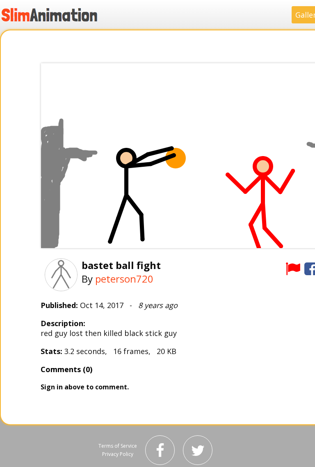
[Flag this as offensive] (292, 268)
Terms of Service (117, 445)
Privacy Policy (117, 454)
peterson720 (124, 278)
